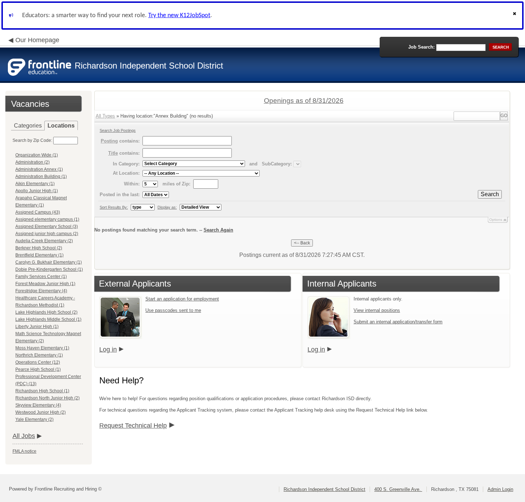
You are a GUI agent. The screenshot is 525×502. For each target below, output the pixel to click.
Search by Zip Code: (32, 140)
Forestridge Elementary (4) (41, 290)
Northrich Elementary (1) (39, 355)
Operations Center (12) (37, 362)
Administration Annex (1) (39, 169)
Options (495, 220)
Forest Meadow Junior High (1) (45, 283)
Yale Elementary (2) (34, 419)
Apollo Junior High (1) (36, 190)
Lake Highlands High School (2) (46, 312)
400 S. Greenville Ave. (398, 489)
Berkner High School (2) (38, 247)
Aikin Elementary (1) (35, 183)
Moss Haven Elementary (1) (42, 348)
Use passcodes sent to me (173, 310)
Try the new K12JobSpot (179, 15)
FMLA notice (24, 451)
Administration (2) (32, 162)
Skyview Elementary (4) (38, 405)
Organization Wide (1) (36, 155)
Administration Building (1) (41, 176)
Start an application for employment (182, 299)
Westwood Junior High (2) (40, 412)
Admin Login (500, 489)
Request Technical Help (133, 425)
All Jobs (23, 435)
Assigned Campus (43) (37, 212)
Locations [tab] (61, 126)
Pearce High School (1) (38, 369)
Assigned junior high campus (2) (46, 233)
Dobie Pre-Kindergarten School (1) (49, 269)
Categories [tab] (28, 126)
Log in (108, 349)
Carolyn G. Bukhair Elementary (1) (48, 262)
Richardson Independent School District (324, 489)
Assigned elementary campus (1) (47, 219)
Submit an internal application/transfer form (398, 321)
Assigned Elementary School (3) (46, 226)
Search (490, 194)
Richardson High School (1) (42, 390)
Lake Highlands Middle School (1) (48, 319)
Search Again (218, 230)
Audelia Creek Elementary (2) (44, 240)
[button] (515, 15)
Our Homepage (37, 40)
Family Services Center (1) (41, 276)
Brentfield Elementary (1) (39, 255)
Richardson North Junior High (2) (47, 398)
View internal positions (377, 310)
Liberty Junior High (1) (37, 326)
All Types (105, 116)
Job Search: (421, 47)
